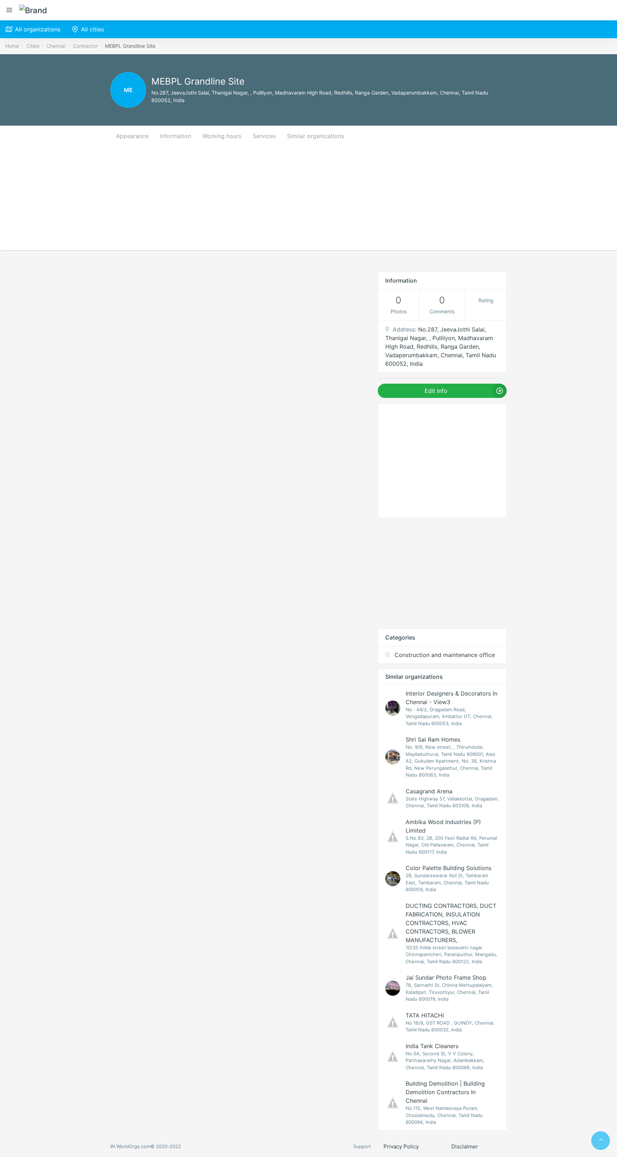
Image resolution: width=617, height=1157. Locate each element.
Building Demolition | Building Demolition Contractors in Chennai (445, 1092)
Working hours (221, 136)
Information (175, 136)
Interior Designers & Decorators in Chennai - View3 (451, 698)
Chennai (55, 46)
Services (264, 136)
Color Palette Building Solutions (448, 867)
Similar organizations (315, 136)
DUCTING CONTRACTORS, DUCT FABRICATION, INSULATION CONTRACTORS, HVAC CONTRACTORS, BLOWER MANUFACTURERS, (451, 923)
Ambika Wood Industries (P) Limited (443, 826)
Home (12, 46)
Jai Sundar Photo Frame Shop (446, 977)
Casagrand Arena (429, 791)
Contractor (85, 46)
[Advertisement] (308, 200)
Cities (32, 46)
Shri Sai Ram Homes (433, 739)
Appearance (132, 136)
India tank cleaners (432, 1046)
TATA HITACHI (425, 1015)
